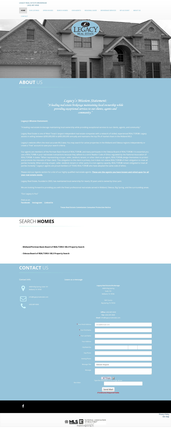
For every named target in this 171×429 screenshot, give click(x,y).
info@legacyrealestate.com (38, 297)
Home (23, 10)
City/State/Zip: (86, 347)
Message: (88, 370)
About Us (137, 10)
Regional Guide (91, 10)
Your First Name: (85, 330)
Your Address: (86, 342)
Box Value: (77, 383)
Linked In (48, 202)
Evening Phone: (86, 359)
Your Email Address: (84, 324)
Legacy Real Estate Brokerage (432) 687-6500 (33, 4)
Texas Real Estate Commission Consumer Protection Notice (85, 207)
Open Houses (48, 10)
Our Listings (34, 10)
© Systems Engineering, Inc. (85, 426)
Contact (24, 16)
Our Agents (76, 10)
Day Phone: (87, 353)
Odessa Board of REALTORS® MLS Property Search (46, 253)
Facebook (25, 202)
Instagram (37, 202)
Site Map (166, 416)
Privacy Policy (164, 414)
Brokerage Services (108, 10)
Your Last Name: (85, 336)
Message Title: (86, 364)
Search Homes (62, 10)
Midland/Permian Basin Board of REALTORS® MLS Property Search (53, 247)
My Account (124, 10)
